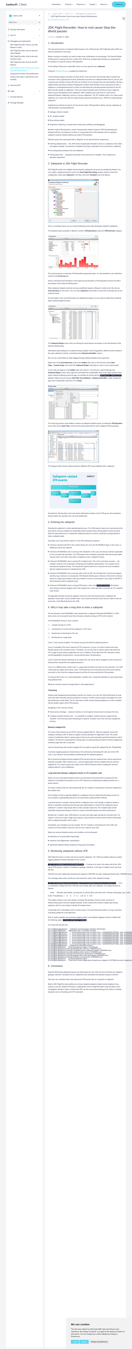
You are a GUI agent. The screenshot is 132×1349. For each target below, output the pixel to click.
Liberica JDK (57, 14)
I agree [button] (75, 1342)
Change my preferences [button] (99, 1342)
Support (92, 4)
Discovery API (15, 85)
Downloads (56, 4)
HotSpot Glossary (61, 71)
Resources (81, 4)
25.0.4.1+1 (69, 14)
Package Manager (17, 103)
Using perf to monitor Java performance (24, 74)
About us (103, 4)
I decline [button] (84, 1342)
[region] (24, 679)
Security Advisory (16, 97)
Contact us (119, 4)
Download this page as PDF (60, 19)
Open (123, 18)
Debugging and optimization (86, 14)
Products (68, 4)
